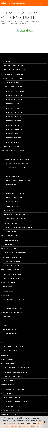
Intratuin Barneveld (14, 129)
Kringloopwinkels (8, 363)
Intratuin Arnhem (13, 125)
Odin (5, 325)
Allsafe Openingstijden (10, 282)
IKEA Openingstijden (11, 172)
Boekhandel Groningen (12, 304)
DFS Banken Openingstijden (13, 155)
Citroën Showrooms (9, 329)
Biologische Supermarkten (11, 312)
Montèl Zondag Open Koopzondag (19, 227)
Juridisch (4, 355)
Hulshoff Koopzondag (15, 206)
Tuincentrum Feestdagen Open (15, 70)
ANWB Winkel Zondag (11, 261)
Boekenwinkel (6, 295)
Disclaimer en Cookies (9, 414)
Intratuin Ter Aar (12, 142)
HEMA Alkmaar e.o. (10, 244)
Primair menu (45, 3)
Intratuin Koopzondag (15, 91)
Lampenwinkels (9, 210)
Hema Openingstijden (9, 236)
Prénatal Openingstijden (10, 270)
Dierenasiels (6, 338)
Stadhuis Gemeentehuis (10, 410)
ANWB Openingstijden (9, 248)
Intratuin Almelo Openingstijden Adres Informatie (20, 22)
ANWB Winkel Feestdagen (12, 265)
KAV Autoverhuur (10, 291)
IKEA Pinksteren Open (14, 197)
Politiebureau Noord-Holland (15, 402)
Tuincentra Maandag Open (13, 65)
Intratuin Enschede (13, 138)
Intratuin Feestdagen (14, 99)
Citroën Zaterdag (10, 334)
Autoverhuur (6, 287)
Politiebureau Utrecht (12, 406)
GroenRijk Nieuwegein (14, 82)
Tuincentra (5, 61)
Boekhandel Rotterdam (12, 308)
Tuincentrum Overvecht (12, 146)
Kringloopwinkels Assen (12, 376)
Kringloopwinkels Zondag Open (15, 372)
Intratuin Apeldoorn (14, 121)
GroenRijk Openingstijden (13, 78)
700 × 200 (20, 22)
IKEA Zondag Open (12, 176)
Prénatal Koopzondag (12, 274)
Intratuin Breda (12, 133)
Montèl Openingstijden (12, 223)
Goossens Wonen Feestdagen (17, 168)
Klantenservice (7, 359)
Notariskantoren (8, 385)
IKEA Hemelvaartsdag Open (16, 193)
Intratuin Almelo (12, 104)
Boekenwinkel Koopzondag (14, 300)
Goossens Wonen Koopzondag (17, 163)
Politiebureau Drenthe (12, 397)
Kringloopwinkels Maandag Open (16, 368)
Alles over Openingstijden (13, 2)
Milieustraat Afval (8, 380)
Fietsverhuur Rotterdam (13, 346)
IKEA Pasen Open (11, 185)
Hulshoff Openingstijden (13, 202)
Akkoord (34, 426)
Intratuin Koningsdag (14, 95)
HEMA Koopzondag (10, 240)
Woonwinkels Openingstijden (12, 151)
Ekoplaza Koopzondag (14, 321)
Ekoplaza (7, 317)
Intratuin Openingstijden (13, 87)
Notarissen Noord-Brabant (13, 389)
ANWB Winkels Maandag (12, 257)
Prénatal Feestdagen (11, 278)
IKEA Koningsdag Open (14, 189)
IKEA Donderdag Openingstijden (18, 180)
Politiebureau (6, 393)
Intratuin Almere (12, 108)
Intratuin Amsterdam (14, 116)
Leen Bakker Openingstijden (14, 214)
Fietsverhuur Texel (10, 351)
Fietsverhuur (6, 342)
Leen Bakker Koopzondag (15, 219)
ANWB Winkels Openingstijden (14, 253)
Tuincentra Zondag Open (13, 74)
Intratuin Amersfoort (14, 112)
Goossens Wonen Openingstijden (16, 159)
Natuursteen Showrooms (13, 231)
